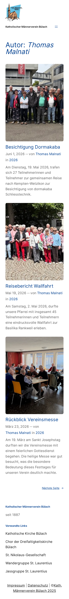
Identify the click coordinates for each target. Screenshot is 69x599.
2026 (13, 160)
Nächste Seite (53, 488)
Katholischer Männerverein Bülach (26, 26)
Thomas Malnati (48, 154)
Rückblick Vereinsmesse (31, 419)
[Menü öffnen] (56, 27)
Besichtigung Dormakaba (32, 147)
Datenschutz (38, 585)
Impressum (16, 585)
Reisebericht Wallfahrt (29, 286)
